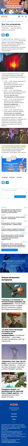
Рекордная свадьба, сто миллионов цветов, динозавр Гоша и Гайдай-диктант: (12, 393)
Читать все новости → (9, 250)
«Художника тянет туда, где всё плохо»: (14, 365)
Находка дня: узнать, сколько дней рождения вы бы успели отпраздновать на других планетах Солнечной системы (13, 245)
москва (12, 177)
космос (3, 215)
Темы (14, 419)
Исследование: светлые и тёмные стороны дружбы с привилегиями (11, 223)
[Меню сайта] (26, 16)
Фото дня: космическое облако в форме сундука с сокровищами (13, 217)
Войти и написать (20, 196)
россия (20, 177)
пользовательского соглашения (8, 440)
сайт (2, 241)
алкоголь (3, 207)
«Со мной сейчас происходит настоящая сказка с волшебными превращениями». (13, 335)
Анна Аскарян (10, 21)
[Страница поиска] (22, 16)
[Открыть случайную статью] (19, 16)
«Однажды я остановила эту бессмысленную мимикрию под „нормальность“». (14, 304)
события (4, 21)
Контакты (14, 416)
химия (3, 227)
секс (2, 221)
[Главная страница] (4, 16)
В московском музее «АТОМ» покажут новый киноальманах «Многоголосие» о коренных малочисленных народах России (12, 237)
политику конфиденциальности (9, 442)
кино (2, 233)
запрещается (4, 434)
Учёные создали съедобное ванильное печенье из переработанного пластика (13, 229)
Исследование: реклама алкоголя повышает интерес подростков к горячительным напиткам (11, 211)
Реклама (14, 414)
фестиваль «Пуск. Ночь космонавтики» (14, 39)
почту (6, 437)
